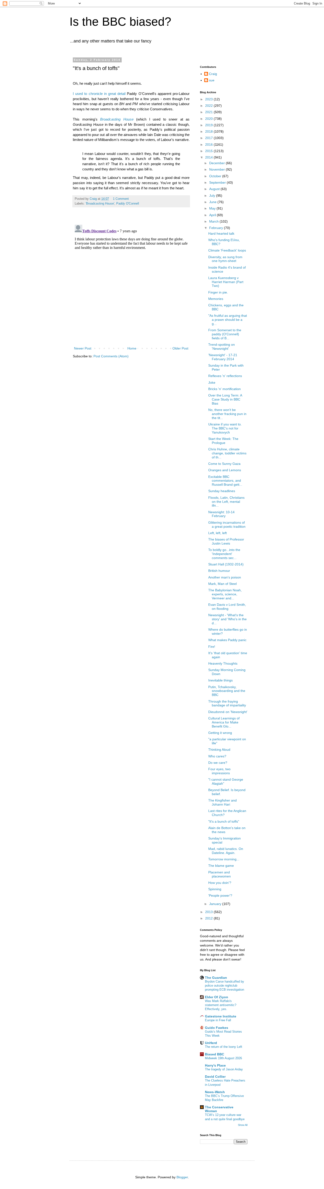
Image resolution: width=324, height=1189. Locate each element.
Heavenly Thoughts (222, 663)
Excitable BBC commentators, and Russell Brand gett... (225, 481)
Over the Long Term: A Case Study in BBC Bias (225, 399)
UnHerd (211, 1043)
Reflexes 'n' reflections (225, 376)
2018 (209, 131)
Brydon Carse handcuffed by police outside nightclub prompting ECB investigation (224, 986)
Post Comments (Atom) (111, 356)
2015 (209, 151)
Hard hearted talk (221, 233)
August (215, 189)
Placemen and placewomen (219, 874)
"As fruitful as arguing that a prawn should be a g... (227, 320)
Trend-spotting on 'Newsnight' (221, 346)
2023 (209, 99)
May (213, 208)
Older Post (180, 348)
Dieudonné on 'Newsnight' (227, 712)
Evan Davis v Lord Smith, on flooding (227, 607)
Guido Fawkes (216, 1028)
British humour (219, 571)
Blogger (182, 1177)
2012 (209, 918)
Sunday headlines (221, 491)
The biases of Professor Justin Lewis (226, 541)
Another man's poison (224, 577)
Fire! (211, 646)
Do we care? (217, 763)
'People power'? (220, 895)
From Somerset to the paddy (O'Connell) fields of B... (224, 334)
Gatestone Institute (220, 1016)
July (212, 195)
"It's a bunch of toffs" (223, 821)
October (215, 176)
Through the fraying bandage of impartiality (227, 703)
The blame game (221, 865)
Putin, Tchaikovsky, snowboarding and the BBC (226, 691)
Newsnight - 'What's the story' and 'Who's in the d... (227, 619)
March (214, 221)
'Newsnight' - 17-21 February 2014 (222, 357)
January (215, 904)
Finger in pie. (218, 292)
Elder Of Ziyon (216, 997)
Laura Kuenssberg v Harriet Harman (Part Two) (225, 282)
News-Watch (215, 1092)
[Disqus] (131, 282)
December (217, 163)
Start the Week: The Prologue (223, 441)
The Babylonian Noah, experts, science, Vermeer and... (225, 594)
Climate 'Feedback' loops (227, 250)
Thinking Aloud (219, 749)
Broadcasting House (117, 119)
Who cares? (217, 756)
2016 (209, 144)
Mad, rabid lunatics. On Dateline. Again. (225, 851)
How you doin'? (219, 883)
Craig (213, 74)
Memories (215, 299)
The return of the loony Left (223, 1047)
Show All (242, 1125)
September (218, 182)
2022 (209, 105)
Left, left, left (217, 533)
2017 (209, 138)
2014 (209, 157)
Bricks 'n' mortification (224, 389)
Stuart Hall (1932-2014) (226, 564)
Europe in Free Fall (218, 1020)
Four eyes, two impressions (219, 771)
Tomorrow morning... (223, 859)
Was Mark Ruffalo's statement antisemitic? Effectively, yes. (220, 1005)
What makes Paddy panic (227, 640)
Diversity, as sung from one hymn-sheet (225, 259)
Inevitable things (220, 680)
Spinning (214, 889)
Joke (211, 382)
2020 (209, 119)
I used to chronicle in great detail (99, 94)
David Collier (215, 1076)
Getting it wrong (220, 733)
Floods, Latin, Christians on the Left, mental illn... (226, 502)
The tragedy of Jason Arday (224, 1069)
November (217, 169)
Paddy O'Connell (127, 203)
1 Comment (121, 198)
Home (131, 348)
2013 (209, 912)
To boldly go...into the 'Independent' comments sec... (224, 554)
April (213, 215)
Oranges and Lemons (224, 470)
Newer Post (82, 348)
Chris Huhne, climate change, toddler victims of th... (227, 453)
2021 (209, 112)
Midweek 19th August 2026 (223, 1058)
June (213, 202)
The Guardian (216, 977)
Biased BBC (214, 1054)
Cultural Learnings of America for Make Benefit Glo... (224, 722)
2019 (209, 125)
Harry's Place (215, 1065)
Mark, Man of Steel (222, 584)
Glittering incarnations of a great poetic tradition (226, 524)
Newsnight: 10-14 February (221, 514)
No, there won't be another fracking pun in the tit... (227, 414)
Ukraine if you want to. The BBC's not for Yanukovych (225, 428)
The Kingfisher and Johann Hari (222, 802)
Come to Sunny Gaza (224, 464)
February (216, 228)
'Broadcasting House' (100, 203)
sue (211, 80)
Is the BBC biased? (120, 21)
